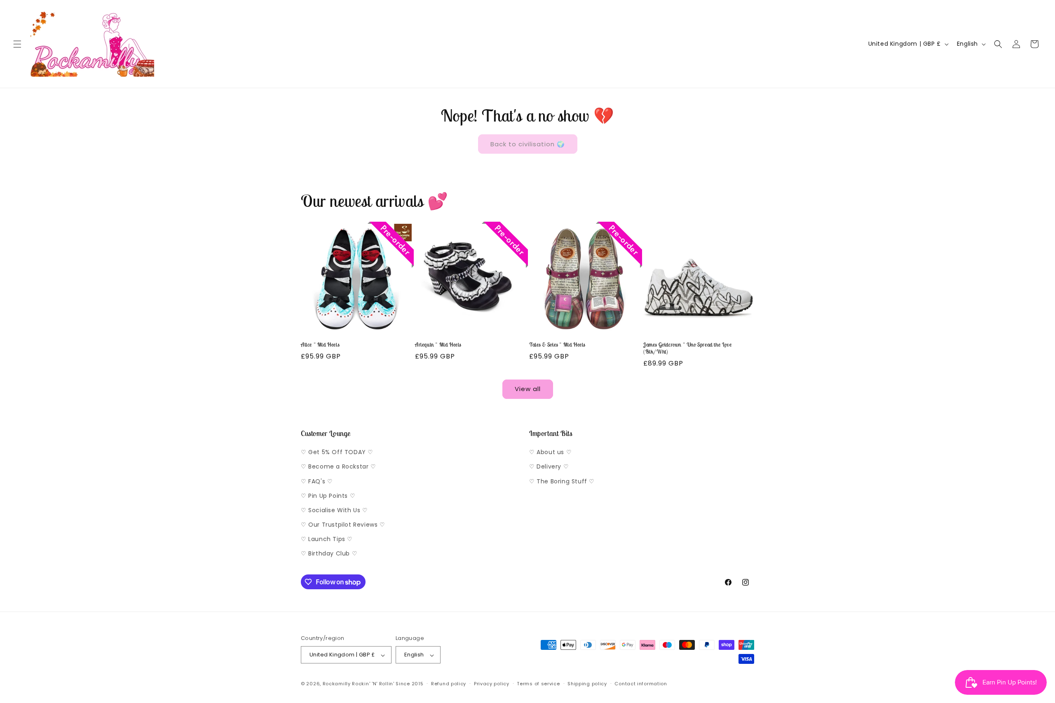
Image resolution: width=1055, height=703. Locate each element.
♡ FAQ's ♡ (317, 481)
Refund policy (448, 683)
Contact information (640, 683)
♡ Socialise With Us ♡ (334, 510)
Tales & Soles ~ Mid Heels (557, 345)
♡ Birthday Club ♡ (329, 554)
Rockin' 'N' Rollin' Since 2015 (387, 684)
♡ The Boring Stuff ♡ (562, 481)
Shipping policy (587, 683)
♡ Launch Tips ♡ (327, 539)
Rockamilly (337, 684)
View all (528, 388)
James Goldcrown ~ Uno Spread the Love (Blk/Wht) (687, 348)
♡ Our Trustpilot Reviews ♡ (343, 525)
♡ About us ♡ (550, 452)
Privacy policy (491, 683)
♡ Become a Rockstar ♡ (338, 467)
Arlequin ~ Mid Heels (438, 345)
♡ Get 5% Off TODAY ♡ (337, 452)
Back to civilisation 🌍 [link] (527, 144)
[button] (17, 44)
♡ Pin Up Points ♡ (328, 496)
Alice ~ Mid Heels (320, 345)
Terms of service (538, 683)
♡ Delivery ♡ (549, 467)
